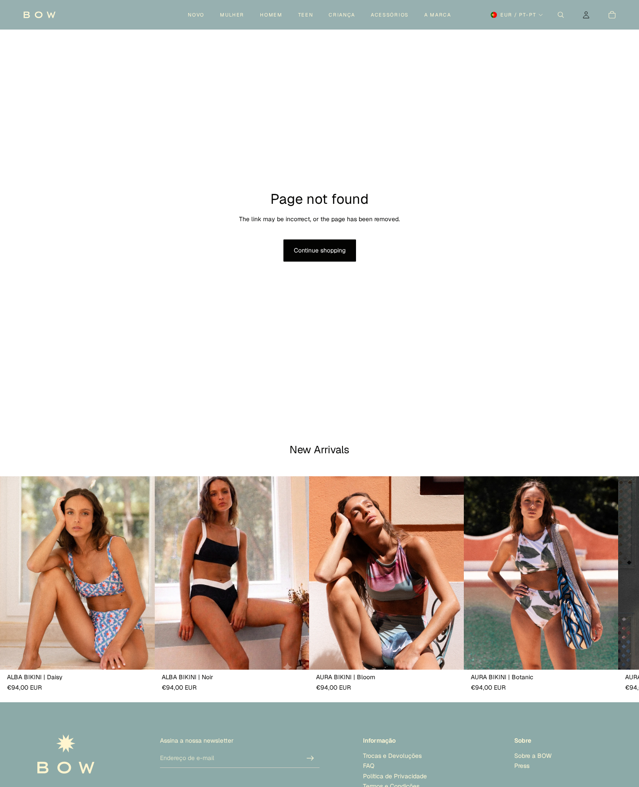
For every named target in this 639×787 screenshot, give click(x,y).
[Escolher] (141, 656)
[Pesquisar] (561, 14)
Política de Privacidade (395, 776)
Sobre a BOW (533, 756)
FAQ (368, 766)
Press (521, 766)
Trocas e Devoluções (392, 756)
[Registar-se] (310, 758)
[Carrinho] (612, 14)
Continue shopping (320, 250)
